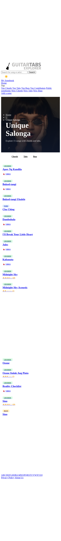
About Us (19, 477)
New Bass (37, 91)
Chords (15, 157)
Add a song (6, 93)
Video (7, 174)
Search (32, 72)
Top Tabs (16, 88)
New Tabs (28, 91)
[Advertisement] (30, 31)
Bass (35, 157)
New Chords (17, 91)
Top (3, 85)
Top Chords (6, 88)
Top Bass (25, 88)
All (4, 157)
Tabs (26, 157)
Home (4, 83)
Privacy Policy (7, 477)
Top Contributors (38, 88)
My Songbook (7, 80)
